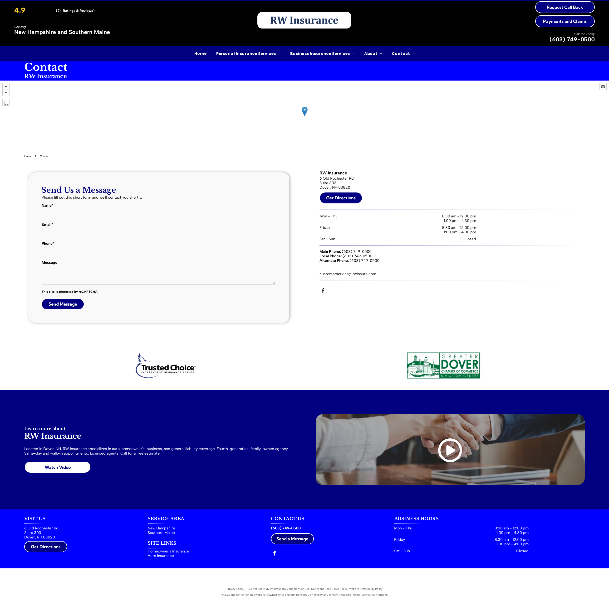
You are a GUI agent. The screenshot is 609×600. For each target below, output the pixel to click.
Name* (48, 205)
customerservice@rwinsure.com (347, 274)
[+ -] (304, 116)
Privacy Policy (234, 588)
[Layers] (603, 86)
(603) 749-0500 (572, 39)
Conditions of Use (298, 588)
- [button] (6, 93)
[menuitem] (200, 53)
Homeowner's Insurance (168, 551)
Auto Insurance (161, 555)
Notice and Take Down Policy (329, 588)
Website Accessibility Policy (366, 588)
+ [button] (6, 86)
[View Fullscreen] (6, 102)
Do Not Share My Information (266, 588)
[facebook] (323, 291)
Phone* (48, 243)
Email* (47, 224)
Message (49, 262)
